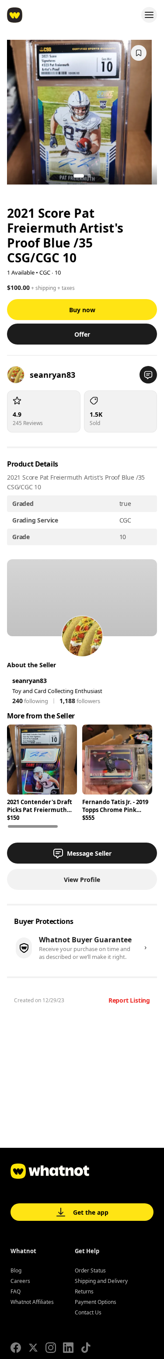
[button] (148, 374)
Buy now (82, 310)
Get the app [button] (90, 1212)
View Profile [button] (82, 879)
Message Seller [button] (89, 853)
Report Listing (129, 1000)
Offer (82, 334)
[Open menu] (149, 15)
